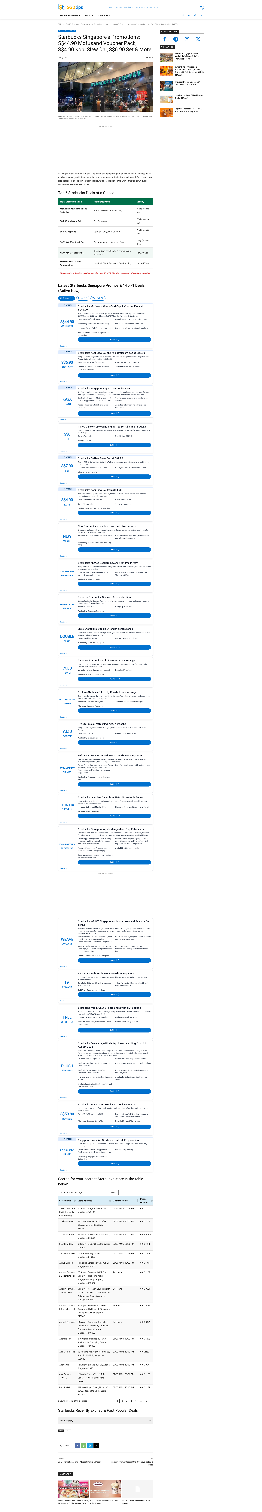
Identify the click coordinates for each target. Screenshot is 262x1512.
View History (66, 1420)
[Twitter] (198, 39)
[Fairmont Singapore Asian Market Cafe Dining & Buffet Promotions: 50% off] (166, 57)
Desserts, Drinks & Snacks (91, 24)
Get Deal (113, 375)
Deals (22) (82, 298)
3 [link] (126, 1401)
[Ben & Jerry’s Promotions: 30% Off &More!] (137, 1489)
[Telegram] (195, 15)
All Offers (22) (66, 298)
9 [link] (146, 1401)
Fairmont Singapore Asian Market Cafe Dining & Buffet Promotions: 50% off (187, 56)
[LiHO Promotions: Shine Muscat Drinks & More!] (166, 99)
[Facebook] (183, 15)
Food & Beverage (72, 24)
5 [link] (136, 1401)
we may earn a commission (78, 118)
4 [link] (131, 1401)
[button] (153, 7)
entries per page (75, 1192)
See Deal (113, 339)
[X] (201, 15)
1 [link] (117, 1401)
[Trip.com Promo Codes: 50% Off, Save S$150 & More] (166, 86)
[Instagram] (189, 15)
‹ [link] (112, 1401)
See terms (64, 346)
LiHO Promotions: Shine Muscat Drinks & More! (79, 1462)
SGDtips (61, 24)
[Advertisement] (105, 150)
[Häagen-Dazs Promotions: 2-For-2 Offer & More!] (105, 1489)
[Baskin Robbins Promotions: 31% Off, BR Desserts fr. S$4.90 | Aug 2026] (73, 1489)
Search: (114, 1192)
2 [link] (122, 1401)
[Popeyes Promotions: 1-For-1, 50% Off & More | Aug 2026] (166, 112)
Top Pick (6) (98, 298)
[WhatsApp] (83, 1445)
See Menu (113, 615)
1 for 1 (68, 1431)
